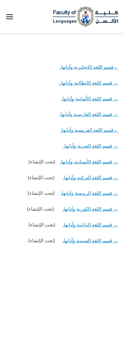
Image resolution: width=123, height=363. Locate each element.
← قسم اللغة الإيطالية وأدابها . (88, 82)
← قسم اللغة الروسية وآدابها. (89, 193)
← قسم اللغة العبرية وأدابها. (90, 146)
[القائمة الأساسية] (9, 17)
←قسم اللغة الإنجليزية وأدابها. (89, 67)
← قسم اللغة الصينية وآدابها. (90, 240)
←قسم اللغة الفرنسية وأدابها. (89, 130)
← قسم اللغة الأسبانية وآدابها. (89, 161)
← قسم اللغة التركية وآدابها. (90, 177)
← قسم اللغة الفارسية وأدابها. (88, 114)
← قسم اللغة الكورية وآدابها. (90, 209)
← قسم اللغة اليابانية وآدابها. (90, 224)
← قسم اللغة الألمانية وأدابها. (89, 98)
